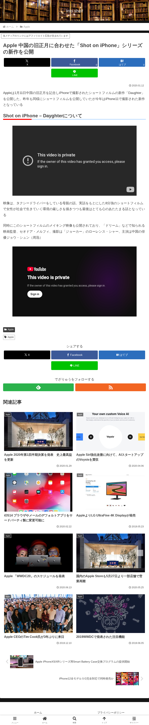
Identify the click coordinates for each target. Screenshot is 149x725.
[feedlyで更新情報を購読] (38, 387)
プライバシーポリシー (111, 712)
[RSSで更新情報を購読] (110, 387)
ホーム (38, 712)
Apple (11, 329)
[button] (137, 568)
